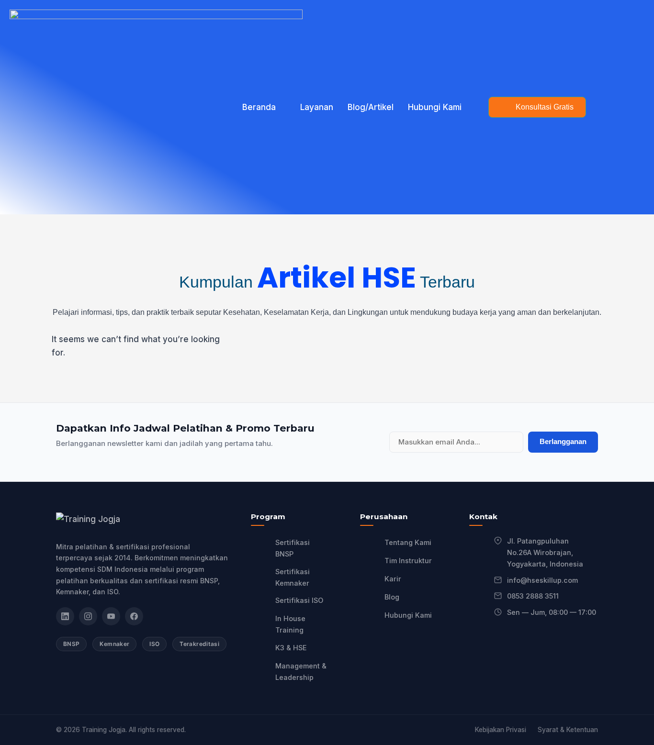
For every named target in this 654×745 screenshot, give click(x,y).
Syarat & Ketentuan (568, 730)
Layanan (316, 107)
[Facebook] (134, 616)
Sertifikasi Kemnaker (292, 577)
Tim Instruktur (408, 560)
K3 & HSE (291, 648)
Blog (391, 597)
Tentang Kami (407, 542)
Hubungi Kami (435, 107)
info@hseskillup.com (542, 580)
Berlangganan (563, 441)
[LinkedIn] (65, 616)
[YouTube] (111, 616)
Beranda (259, 107)
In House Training (290, 624)
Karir (392, 579)
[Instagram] (88, 616)
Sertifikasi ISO (299, 600)
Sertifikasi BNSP (292, 548)
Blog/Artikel (371, 107)
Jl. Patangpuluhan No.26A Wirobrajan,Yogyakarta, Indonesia (545, 552)
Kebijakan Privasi (500, 730)
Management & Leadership (301, 671)
